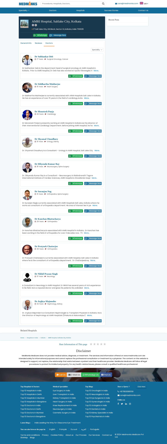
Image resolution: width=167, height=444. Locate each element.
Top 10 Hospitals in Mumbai (32, 398)
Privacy (45, 435)
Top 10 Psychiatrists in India (97, 416)
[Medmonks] (28, 3)
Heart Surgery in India (62, 401)
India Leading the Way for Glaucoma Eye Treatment (57, 422)
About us (69, 435)
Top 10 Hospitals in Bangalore (33, 401)
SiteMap (24, 437)
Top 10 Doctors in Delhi (30, 409)
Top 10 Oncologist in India (96, 390)
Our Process (81, 435)
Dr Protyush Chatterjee (46, 246)
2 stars (94, 344)
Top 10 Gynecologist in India (97, 401)
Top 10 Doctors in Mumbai (31, 413)
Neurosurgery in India (62, 409)
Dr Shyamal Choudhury (46, 139)
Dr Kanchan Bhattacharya (48, 219)
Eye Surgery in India (61, 390)
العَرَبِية (83, 429)
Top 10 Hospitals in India (30, 390)
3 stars (98, 344)
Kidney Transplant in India (64, 398)
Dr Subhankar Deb (44, 56)
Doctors (52, 10)
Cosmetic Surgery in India (64, 413)
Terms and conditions (30, 435)
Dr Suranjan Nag (43, 191)
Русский (74, 429)
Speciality (23, 10)
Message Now (60, 35)
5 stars (105, 344)
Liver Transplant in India (63, 394)
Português (94, 429)
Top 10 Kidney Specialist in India (99, 413)
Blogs (32, 437)
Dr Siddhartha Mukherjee (47, 84)
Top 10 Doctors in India (30, 405)
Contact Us (143, 10)
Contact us (107, 435)
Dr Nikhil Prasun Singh (46, 274)
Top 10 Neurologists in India (97, 394)
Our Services (94, 435)
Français (63, 429)
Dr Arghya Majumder (45, 301)
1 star (91, 344)
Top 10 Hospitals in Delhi (31, 394)
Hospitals (80, 10)
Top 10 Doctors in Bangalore (32, 416)
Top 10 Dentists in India (95, 409)
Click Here (141, 387)
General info (25, 43)
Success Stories (111, 10)
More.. (96, 70)
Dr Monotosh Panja (44, 111)
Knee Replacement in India (65, 405)
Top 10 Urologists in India (96, 405)
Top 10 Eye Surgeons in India (97, 398)
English (52, 429)
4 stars (101, 344)
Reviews (38, 43)
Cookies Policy (57, 435)
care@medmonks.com (129, 395)
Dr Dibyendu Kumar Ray (47, 164)
